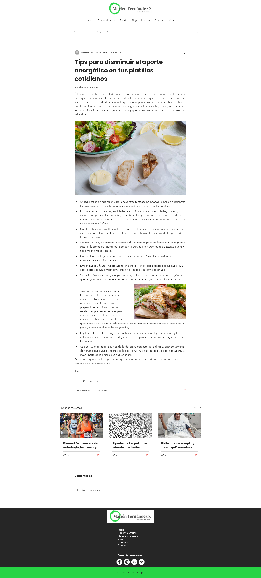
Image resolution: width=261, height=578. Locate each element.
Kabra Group (136, 572)
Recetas (86, 31)
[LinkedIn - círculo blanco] (134, 562)
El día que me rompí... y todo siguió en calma (177, 445)
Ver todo (197, 407)
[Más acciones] (184, 52)
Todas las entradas (68, 31)
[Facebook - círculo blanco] (119, 562)
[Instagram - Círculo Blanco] (127, 562)
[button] (197, 32)
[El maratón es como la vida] (81, 425)
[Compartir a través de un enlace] (98, 381)
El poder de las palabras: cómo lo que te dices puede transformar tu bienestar (130, 445)
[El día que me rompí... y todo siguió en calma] (179, 425)
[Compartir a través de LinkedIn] (90, 381)
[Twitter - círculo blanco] (142, 562)
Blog (98, 31)
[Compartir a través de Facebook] (76, 381)
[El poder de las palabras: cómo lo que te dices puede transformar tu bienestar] (130, 425)
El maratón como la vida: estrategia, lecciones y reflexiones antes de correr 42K (81, 445)
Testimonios (112, 31)
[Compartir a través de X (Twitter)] (83, 381)
